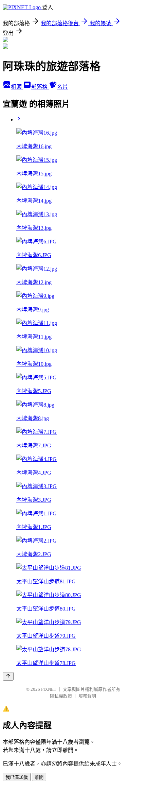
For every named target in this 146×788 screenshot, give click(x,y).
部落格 (40, 87)
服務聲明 (87, 696)
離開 (39, 777)
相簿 (17, 87)
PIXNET (48, 689)
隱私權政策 (61, 696)
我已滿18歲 (16, 777)
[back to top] (8, 676)
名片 (62, 87)
